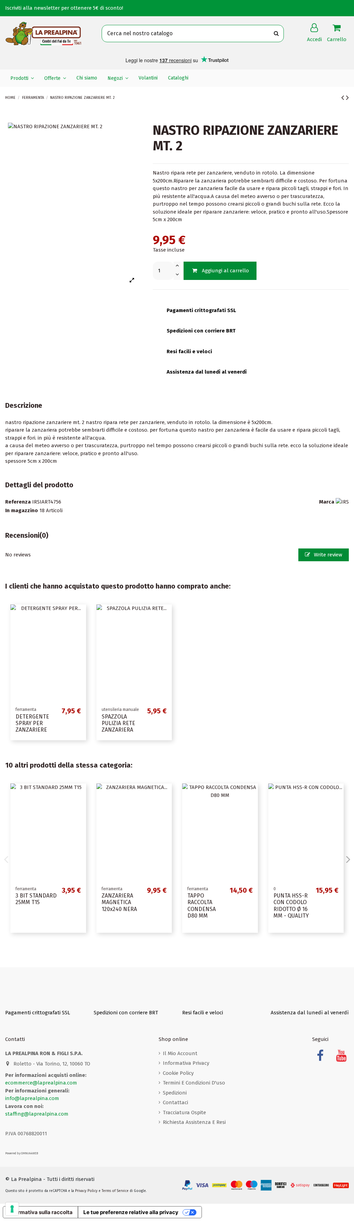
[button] (22, 78)
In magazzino (21, 510)
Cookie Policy (178, 1073)
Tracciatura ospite (184, 1112)
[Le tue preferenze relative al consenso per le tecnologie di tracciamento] (12, 1208)
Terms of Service (115, 1191)
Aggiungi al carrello (225, 270)
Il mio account (180, 1053)
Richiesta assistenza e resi (194, 1122)
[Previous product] (343, 97)
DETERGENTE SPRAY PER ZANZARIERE (32, 723)
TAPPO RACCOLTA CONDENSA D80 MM (201, 905)
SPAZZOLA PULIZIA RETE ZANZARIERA (118, 723)
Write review (327, 555)
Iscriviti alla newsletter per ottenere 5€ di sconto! (64, 8)
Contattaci (175, 1102)
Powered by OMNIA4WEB (21, 1153)
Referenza (18, 502)
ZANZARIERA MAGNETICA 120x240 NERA (119, 902)
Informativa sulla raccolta (40, 1212)
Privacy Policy (86, 1191)
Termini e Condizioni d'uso (194, 1083)
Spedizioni (175, 1093)
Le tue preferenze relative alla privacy (130, 1212)
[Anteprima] (80, 615)
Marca (326, 502)
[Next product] (347, 97)
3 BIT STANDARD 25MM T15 (36, 898)
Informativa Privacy (186, 1063)
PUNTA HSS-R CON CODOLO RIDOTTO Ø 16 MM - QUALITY (291, 905)
